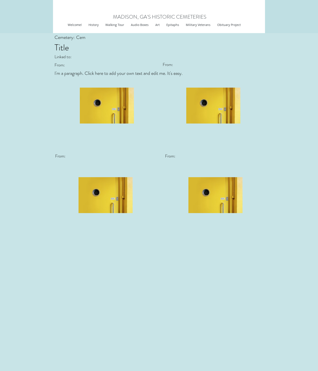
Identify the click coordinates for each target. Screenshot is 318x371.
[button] (157, 25)
